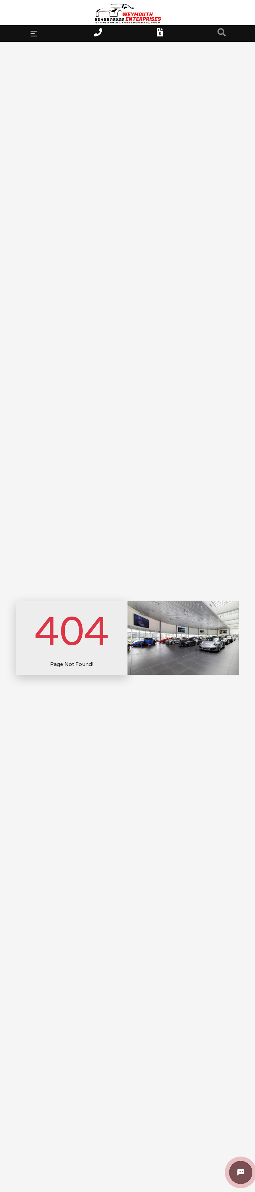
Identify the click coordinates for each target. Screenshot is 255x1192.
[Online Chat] (240, 1172)
